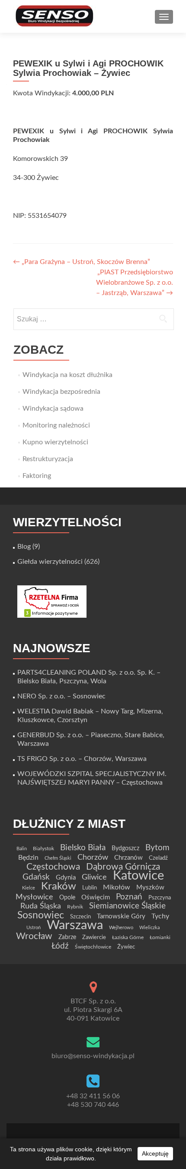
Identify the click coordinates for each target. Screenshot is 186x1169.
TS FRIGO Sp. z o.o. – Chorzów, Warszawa (82, 758)
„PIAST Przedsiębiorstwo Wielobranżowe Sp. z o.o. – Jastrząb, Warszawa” (134, 282)
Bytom (157, 848)
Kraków (58, 886)
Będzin (28, 857)
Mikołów (116, 887)
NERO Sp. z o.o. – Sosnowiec (61, 696)
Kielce (28, 888)
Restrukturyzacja (47, 459)
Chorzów (92, 857)
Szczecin (80, 917)
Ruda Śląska (40, 906)
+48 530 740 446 (93, 1104)
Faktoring (36, 475)
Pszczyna (159, 898)
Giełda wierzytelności (50, 561)
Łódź (60, 946)
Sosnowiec (40, 915)
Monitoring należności (56, 425)
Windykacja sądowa (52, 408)
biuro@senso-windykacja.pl (93, 1056)
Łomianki (160, 937)
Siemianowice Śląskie (127, 906)
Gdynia (66, 877)
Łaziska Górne (128, 937)
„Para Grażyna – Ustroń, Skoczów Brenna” (81, 261)
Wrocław (34, 936)
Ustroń (33, 927)
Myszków (150, 887)
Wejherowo (121, 927)
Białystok (43, 848)
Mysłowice (34, 897)
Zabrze (67, 937)
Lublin (89, 888)
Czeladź (158, 858)
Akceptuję (155, 1153)
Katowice (138, 876)
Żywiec (126, 947)
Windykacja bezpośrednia (61, 391)
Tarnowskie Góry (121, 916)
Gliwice (94, 877)
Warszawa (75, 925)
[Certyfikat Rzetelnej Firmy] (52, 601)
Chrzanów (128, 858)
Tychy (160, 916)
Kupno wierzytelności (55, 442)
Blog (24, 546)
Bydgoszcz (125, 848)
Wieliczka (149, 927)
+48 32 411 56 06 (93, 1096)
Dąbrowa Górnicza (123, 866)
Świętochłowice (93, 946)
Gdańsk (36, 877)
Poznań (129, 896)
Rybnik (75, 906)
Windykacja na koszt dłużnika (67, 374)
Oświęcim (95, 897)
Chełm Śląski (58, 858)
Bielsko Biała (83, 848)
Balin (21, 848)
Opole (67, 898)
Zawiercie (94, 937)
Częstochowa (53, 866)
